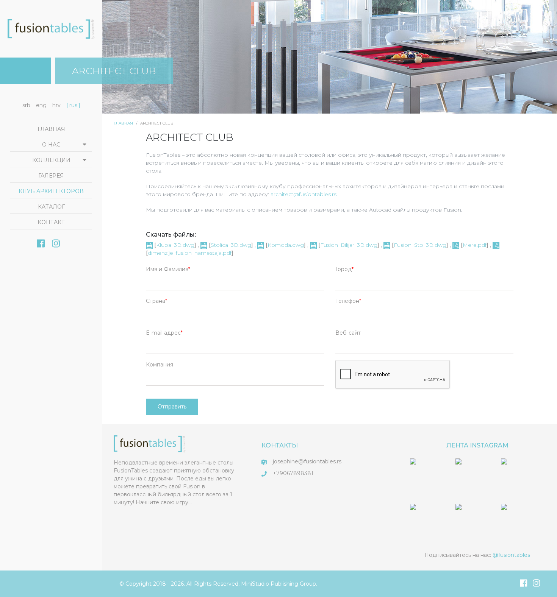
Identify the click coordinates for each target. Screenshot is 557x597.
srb (26, 105)
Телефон (347, 301)
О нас (51, 144)
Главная (123, 123)
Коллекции (51, 160)
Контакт (51, 222)
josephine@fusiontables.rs (307, 461)
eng (41, 105)
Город (343, 269)
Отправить (172, 406)
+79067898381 (293, 473)
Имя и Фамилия (167, 269)
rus (73, 105)
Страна (155, 301)
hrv (56, 105)
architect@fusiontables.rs (303, 194)
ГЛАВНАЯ (51, 129)
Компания (159, 364)
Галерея (51, 175)
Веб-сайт (348, 332)
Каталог (51, 206)
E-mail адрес (163, 332)
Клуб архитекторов (51, 191)
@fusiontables (511, 555)
